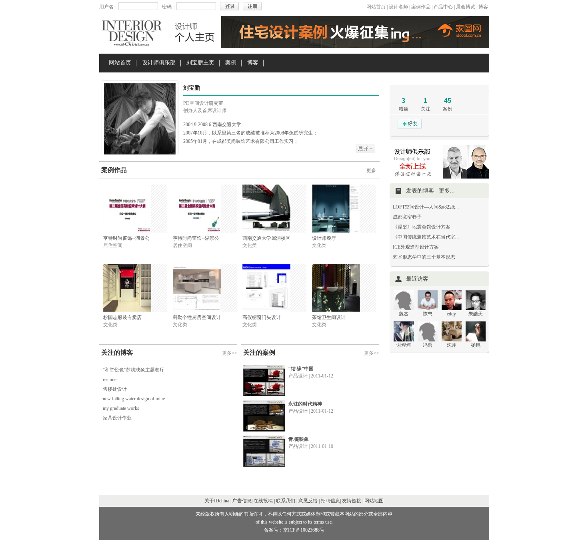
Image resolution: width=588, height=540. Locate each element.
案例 (230, 63)
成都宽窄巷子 (407, 217)
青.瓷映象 (298, 439)
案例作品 (420, 7)
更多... (373, 170)
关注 (425, 109)
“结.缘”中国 (301, 368)
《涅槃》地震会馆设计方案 (421, 227)
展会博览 (465, 7)
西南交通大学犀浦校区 (266, 238)
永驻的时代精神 (305, 404)
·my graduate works (120, 408)
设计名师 (398, 7)
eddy (451, 314)
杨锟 (475, 345)
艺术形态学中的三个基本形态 (424, 257)
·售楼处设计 (114, 389)
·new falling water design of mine (133, 398)
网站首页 (376, 7)
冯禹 (427, 345)
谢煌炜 (403, 345)
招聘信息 (330, 501)
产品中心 (443, 7)
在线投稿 (263, 501)
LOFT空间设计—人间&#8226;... (426, 207)
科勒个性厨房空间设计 (197, 317)
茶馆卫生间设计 (329, 317)
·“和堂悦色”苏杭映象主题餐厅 (132, 370)
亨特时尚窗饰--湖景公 (126, 238)
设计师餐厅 (324, 238)
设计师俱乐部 (159, 63)
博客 (483, 7)
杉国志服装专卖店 (122, 317)
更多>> (229, 353)
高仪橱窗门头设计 (261, 317)
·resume (108, 379)
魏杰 (403, 314)
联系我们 (285, 501)
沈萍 (451, 345)
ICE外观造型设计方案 (416, 247)
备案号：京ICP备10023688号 (294, 530)
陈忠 (427, 314)
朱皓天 (475, 314)
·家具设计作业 (116, 418)
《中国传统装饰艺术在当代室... (426, 237)
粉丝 (403, 109)
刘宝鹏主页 (200, 63)
